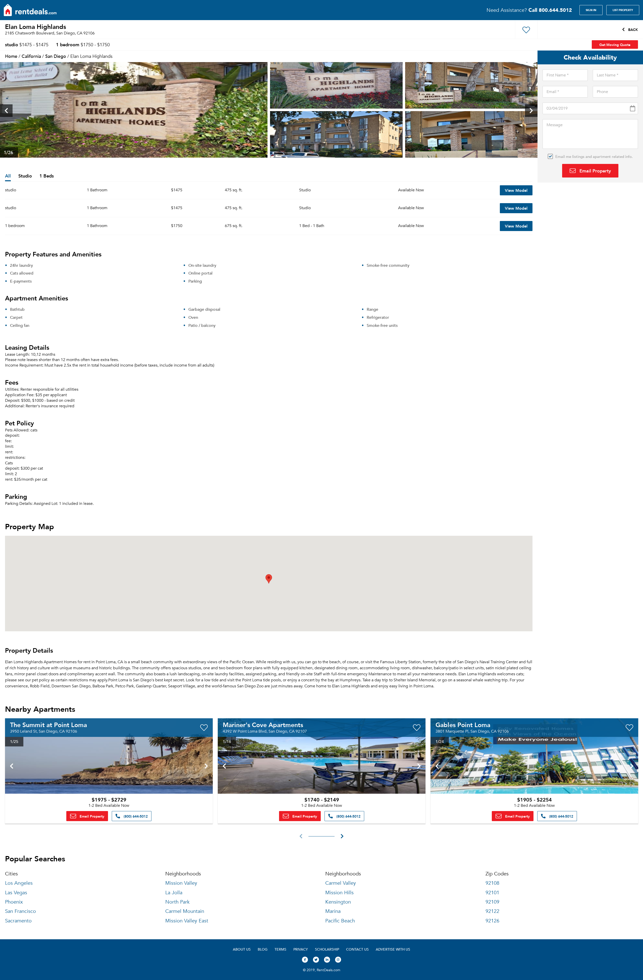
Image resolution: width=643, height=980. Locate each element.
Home (11, 56)
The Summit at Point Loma (48, 724)
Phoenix (14, 902)
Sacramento (18, 921)
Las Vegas (16, 892)
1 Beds (46, 176)
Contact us (357, 949)
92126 (492, 921)
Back (632, 29)
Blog (262, 949)
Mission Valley (181, 883)
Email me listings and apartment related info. (594, 156)
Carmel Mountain (184, 911)
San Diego (55, 56)
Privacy (300, 949)
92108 (492, 883)
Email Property (594, 170)
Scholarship (327, 949)
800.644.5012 (550, 10)
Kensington (338, 902)
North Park (177, 902)
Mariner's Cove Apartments (263, 724)
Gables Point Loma (463, 724)
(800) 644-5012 (135, 816)
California (31, 56)
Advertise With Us (393, 949)
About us (242, 949)
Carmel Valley (340, 883)
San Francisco (20, 911)
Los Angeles (19, 883)
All (8, 176)
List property (623, 10)
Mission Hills (339, 892)
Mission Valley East (186, 921)
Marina (333, 911)
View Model (516, 190)
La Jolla (173, 892)
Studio (25, 176)
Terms (280, 949)
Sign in (591, 10)
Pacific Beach (340, 921)
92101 (492, 892)
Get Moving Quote (614, 44)
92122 (492, 911)
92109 (492, 902)
